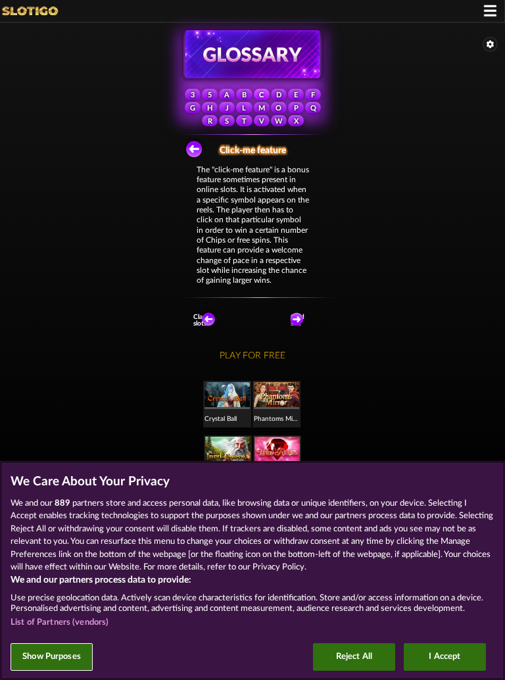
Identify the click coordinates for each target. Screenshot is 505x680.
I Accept (444, 656)
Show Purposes (51, 656)
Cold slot (297, 320)
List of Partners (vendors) (59, 622)
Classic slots (203, 320)
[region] (252, 570)
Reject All (354, 656)
